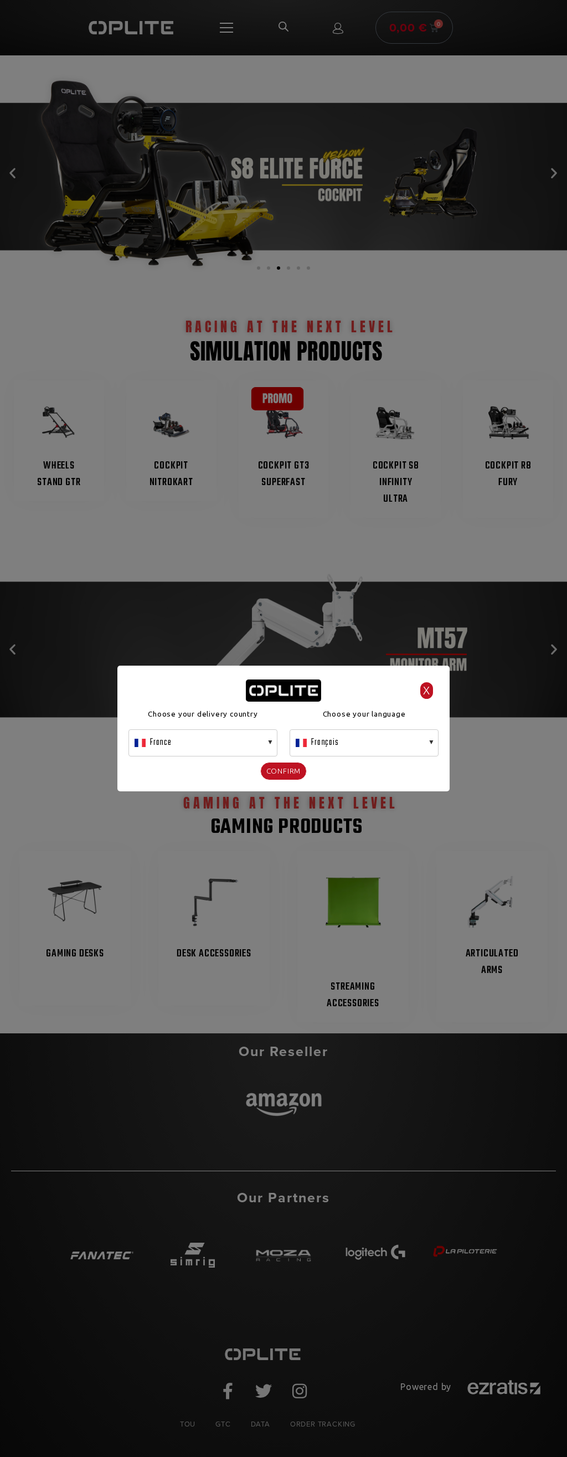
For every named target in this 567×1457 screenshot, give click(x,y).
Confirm (283, 770)
